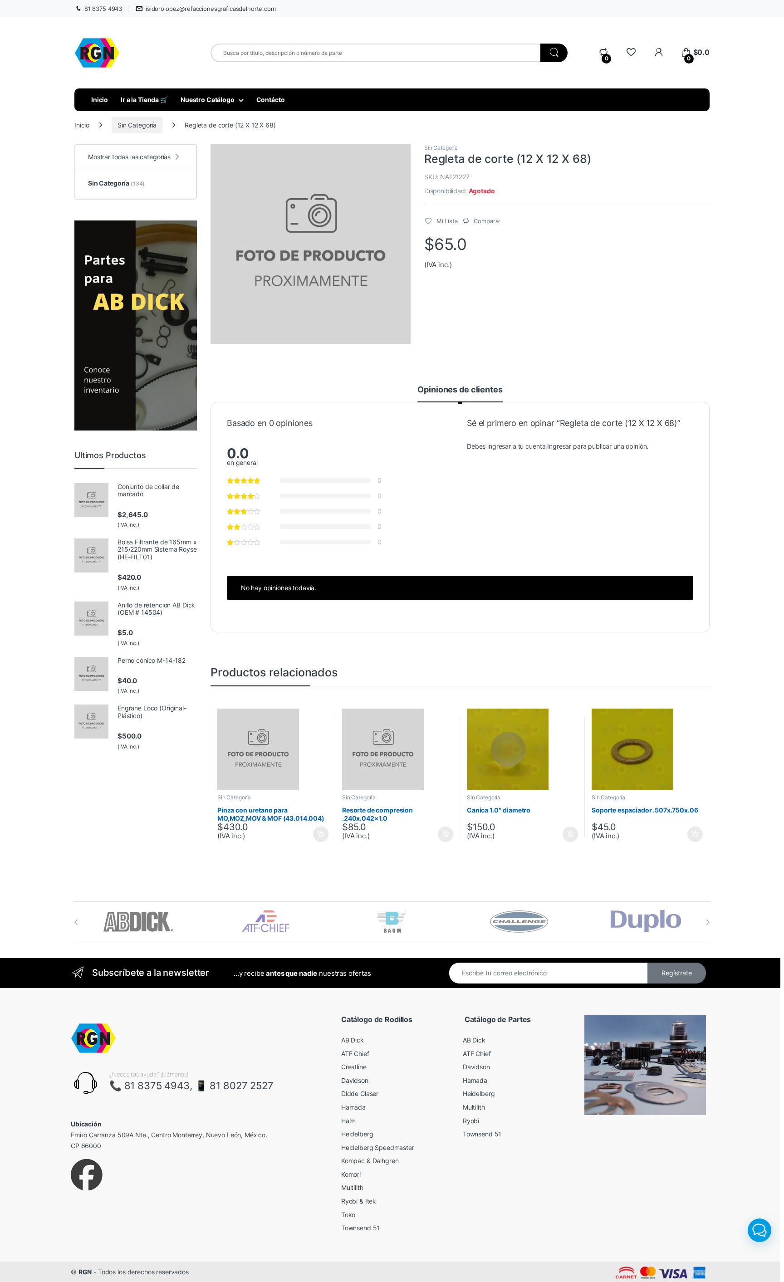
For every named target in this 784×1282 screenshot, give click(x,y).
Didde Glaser (359, 1093)
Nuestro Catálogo (208, 99)
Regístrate (677, 973)
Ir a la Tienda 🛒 (144, 99)
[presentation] (76, 922)
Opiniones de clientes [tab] (459, 390)
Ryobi (471, 1121)
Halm (348, 1121)
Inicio (99, 99)
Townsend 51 (360, 1228)
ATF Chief (355, 1053)
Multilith (352, 1187)
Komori (351, 1174)
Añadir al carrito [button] (319, 834)
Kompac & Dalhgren (370, 1161)
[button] (759, 1230)
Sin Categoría (137, 125)
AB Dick (352, 1040)
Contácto (270, 99)
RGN (85, 1272)
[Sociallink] (87, 1175)
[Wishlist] (631, 52)
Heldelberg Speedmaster (377, 1147)
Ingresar (559, 446)
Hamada (353, 1107)
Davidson (354, 1080)
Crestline (354, 1067)
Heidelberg (357, 1134)
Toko (348, 1214)
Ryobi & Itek (358, 1201)
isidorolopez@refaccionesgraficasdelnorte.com (211, 8)
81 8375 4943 (103, 8)
